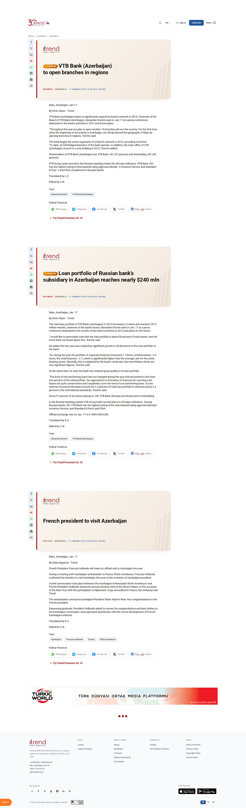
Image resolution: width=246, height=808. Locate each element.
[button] (31, 42)
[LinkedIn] (63, 791)
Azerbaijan (56, 639)
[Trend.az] (38, 23)
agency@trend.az (37, 772)
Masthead (118, 749)
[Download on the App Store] (186, 791)
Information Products (159, 749)
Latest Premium (85, 749)
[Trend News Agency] (38, 742)
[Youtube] (51, 791)
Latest (81, 745)
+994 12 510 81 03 (37, 769)
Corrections (119, 761)
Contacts (118, 753)
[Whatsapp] (32, 791)
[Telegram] (57, 791)
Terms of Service (193, 745)
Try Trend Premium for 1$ (67, 217)
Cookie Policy (192, 757)
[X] (44, 791)
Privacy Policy (192, 749)
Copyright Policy (193, 753)
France (91, 639)
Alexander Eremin (59, 194)
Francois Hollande (74, 639)
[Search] (160, 23)
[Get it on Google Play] (206, 791)
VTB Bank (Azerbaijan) (83, 194)
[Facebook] (38, 791)
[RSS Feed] (69, 791)
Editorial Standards (122, 757)
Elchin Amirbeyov (108, 639)
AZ (208, 802)
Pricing (153, 745)
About (116, 745)
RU (213, 802)
